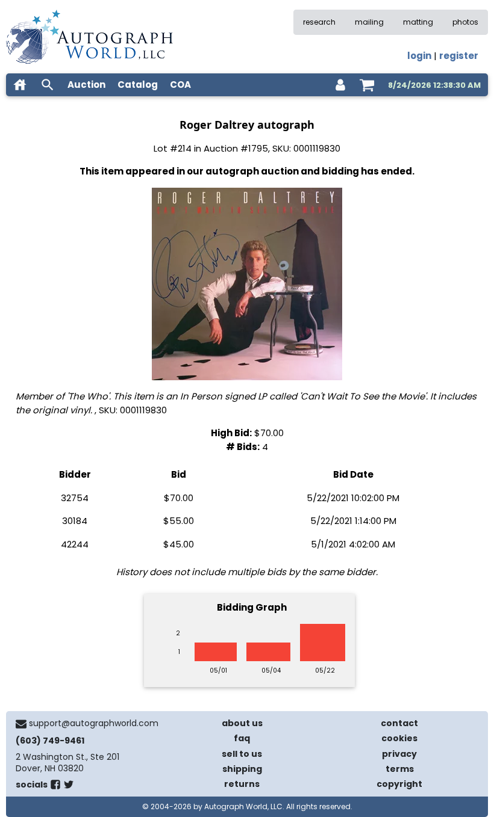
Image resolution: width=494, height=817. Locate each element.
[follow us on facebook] (55, 787)
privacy (399, 754)
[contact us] (21, 723)
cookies (399, 738)
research (319, 22)
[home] (20, 85)
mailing (369, 22)
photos (465, 22)
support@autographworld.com (93, 723)
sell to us (242, 754)
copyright (399, 784)
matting (418, 22)
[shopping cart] (367, 85)
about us (242, 723)
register (458, 55)
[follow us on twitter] (68, 787)
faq (242, 738)
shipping (242, 769)
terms (400, 769)
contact (399, 723)
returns (242, 784)
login (419, 55)
